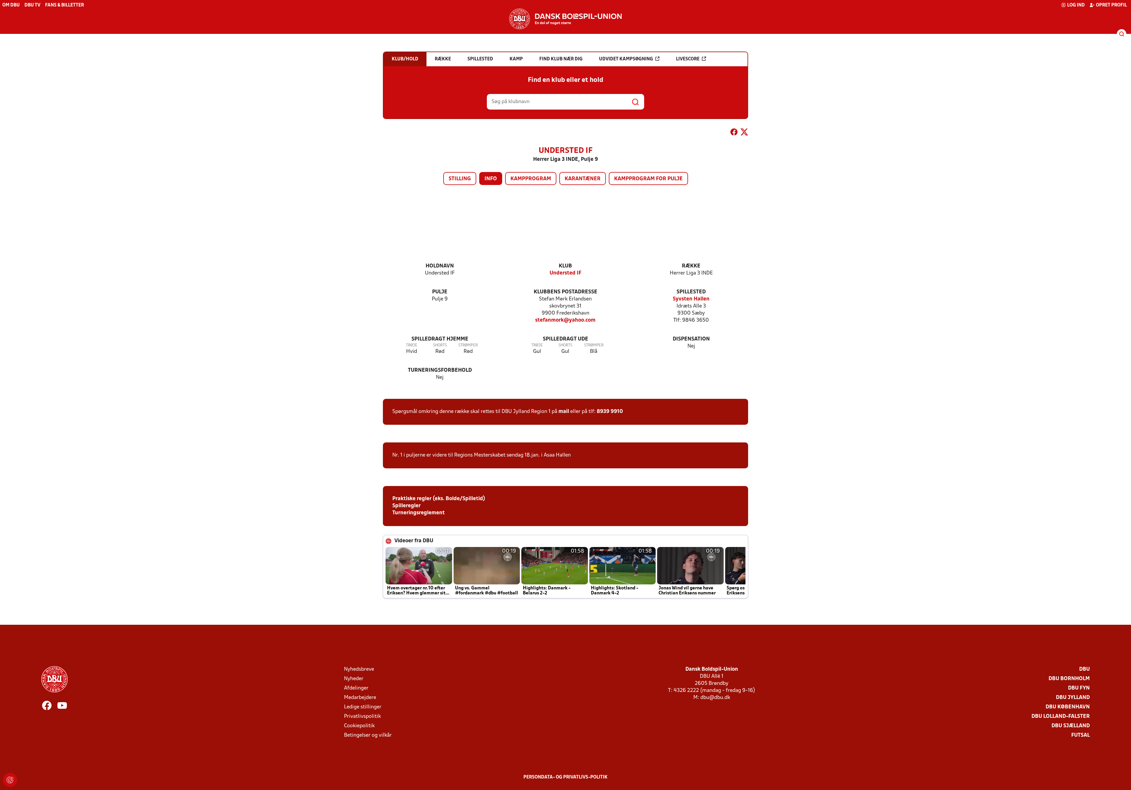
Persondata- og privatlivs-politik (565, 777)
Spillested (691, 292)
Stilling (460, 178)
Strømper (468, 345)
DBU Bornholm (1069, 678)
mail (563, 411)
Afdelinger (356, 688)
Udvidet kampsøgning (626, 59)
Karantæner (583, 178)
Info (491, 178)
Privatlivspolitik (362, 716)
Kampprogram (530, 178)
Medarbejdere (360, 697)
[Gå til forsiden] (565, 19)
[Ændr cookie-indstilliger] (10, 780)
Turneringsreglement (418, 512)
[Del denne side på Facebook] (734, 133)
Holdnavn (440, 266)
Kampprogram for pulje (648, 178)
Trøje (411, 345)
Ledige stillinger (362, 707)
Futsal (1080, 735)
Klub (565, 266)
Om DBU (11, 5)
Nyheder (353, 678)
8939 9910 (610, 411)
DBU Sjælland (1070, 725)
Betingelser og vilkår (368, 735)
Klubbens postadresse (565, 292)
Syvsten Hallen (691, 299)
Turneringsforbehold (440, 370)
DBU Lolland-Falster (1060, 716)
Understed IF (565, 273)
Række (691, 266)
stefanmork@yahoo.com (565, 320)
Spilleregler (406, 505)
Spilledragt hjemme (439, 339)
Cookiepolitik (359, 725)
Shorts (440, 345)
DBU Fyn (1079, 688)
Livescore (688, 59)
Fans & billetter (64, 5)
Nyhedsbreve (359, 669)
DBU (1084, 669)
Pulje (439, 292)
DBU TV (32, 5)
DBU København (1068, 707)
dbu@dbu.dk (715, 697)
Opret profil (1111, 5)
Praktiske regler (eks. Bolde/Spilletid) (438, 498)
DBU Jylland (1073, 697)
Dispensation (691, 339)
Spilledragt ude (565, 339)
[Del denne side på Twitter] (744, 133)
